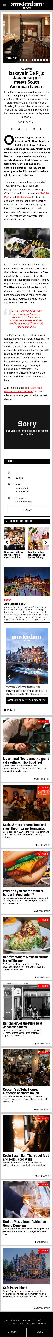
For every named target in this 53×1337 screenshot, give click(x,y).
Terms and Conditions (31, 1320)
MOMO (41, 193)
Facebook (42, 1323)
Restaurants (26, 68)
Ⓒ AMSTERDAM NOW (11, 1320)
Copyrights (18, 1323)
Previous (7, 542)
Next (46, 542)
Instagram (30, 1323)
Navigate (27, 510)
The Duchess (24, 197)
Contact (7, 1323)
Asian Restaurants (25, 121)
